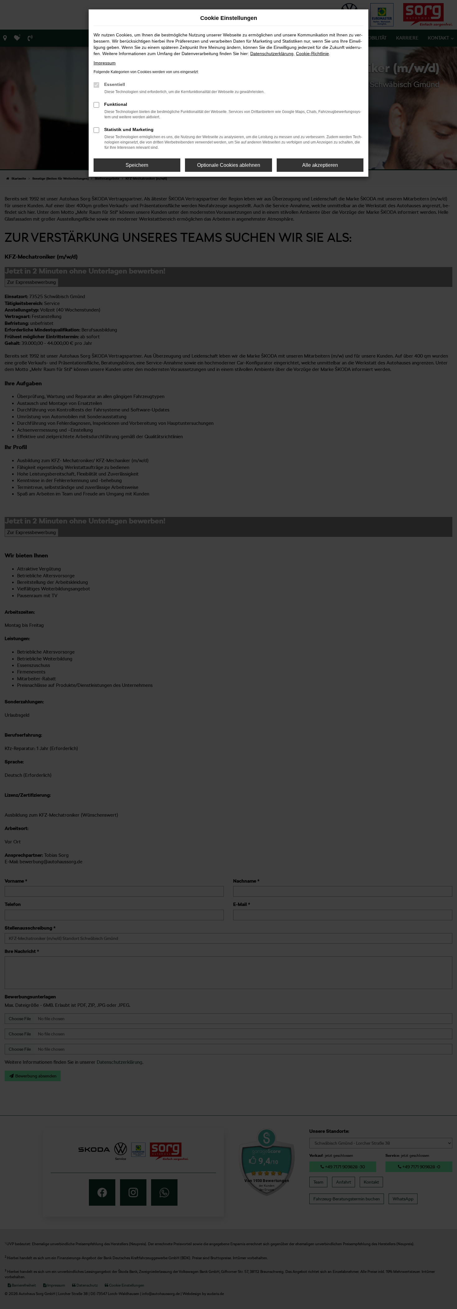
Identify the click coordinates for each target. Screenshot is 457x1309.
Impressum (105, 62)
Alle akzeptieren (320, 165)
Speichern (137, 165)
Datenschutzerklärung (271, 53)
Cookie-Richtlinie (312, 53)
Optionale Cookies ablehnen (228, 165)
